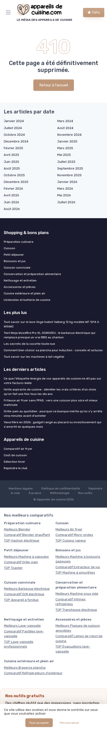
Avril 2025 (11, 155)
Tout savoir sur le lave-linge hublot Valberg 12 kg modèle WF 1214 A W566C (51, 324)
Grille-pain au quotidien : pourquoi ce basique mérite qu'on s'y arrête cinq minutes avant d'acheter (53, 413)
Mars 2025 (65, 148)
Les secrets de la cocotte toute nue (29, 344)
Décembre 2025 (16, 182)
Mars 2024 (65, 121)
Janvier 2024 (14, 121)
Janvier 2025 (67, 141)
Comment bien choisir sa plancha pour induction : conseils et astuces (53, 350)
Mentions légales (21, 488)
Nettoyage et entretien (20, 280)
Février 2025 (13, 148)
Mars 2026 (65, 188)
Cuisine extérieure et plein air (24, 293)
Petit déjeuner (14, 254)
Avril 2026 (11, 195)
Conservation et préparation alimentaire (32, 274)
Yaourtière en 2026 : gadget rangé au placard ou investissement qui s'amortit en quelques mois (52, 424)
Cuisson (9, 248)
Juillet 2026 (66, 202)
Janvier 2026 (67, 182)
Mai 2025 (64, 155)
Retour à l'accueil (53, 85)
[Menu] (9, 12)
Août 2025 (12, 168)
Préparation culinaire (18, 241)
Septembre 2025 (70, 168)
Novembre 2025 (69, 175)
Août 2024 (65, 128)
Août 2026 (12, 209)
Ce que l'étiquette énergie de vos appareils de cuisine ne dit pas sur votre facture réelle (52, 381)
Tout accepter (39, 723)
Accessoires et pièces (20, 287)
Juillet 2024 (13, 128)
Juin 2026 (11, 202)
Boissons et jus (15, 261)
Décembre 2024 (16, 141)
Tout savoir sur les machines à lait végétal (34, 356)
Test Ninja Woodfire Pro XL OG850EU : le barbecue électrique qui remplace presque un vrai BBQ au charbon (49, 335)
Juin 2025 (11, 162)
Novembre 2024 (69, 135)
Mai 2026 (64, 195)
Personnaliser (69, 723)
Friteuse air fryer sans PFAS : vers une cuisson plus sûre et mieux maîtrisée (50, 403)
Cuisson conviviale (17, 267)
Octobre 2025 (14, 175)
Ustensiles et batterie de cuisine (27, 300)
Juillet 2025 (66, 162)
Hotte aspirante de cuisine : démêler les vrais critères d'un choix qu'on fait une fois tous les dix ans (50, 392)
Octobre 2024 (14, 135)
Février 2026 (13, 188)
